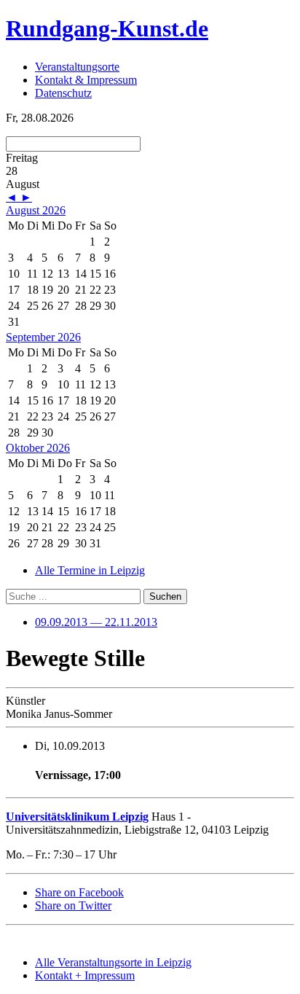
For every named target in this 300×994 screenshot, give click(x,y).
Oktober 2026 (38, 448)
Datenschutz (63, 93)
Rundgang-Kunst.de (107, 28)
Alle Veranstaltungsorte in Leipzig (113, 962)
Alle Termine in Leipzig (90, 570)
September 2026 (43, 337)
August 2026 (36, 210)
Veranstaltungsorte (77, 66)
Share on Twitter (73, 905)
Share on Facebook (79, 892)
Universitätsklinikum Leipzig (77, 816)
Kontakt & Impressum (86, 80)
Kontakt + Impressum (85, 975)
